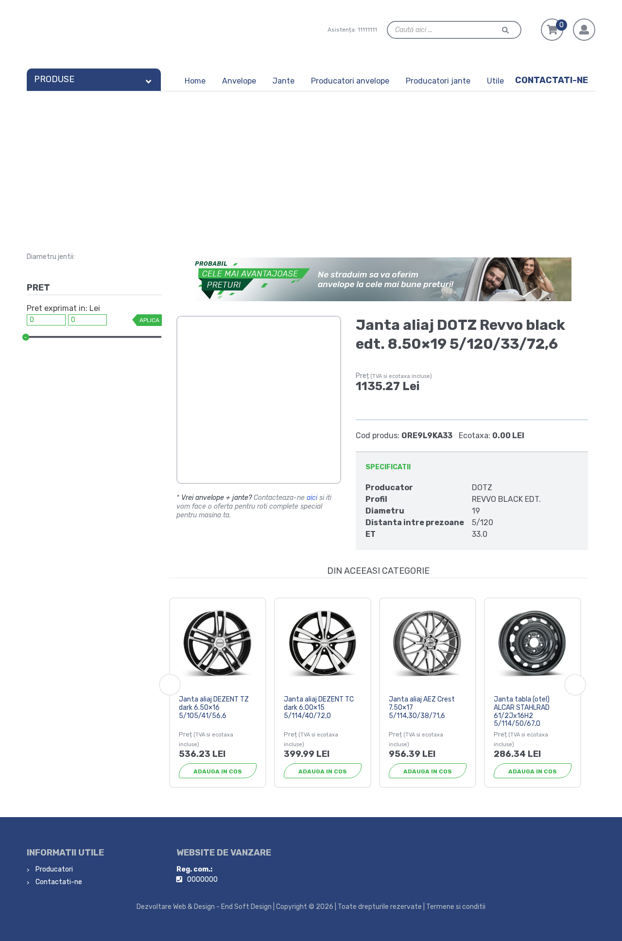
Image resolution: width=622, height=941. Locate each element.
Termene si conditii (455, 907)
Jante (283, 81)
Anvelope (239, 81)
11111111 (367, 29)
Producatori (53, 869)
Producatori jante (438, 81)
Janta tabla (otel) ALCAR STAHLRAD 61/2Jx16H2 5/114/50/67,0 (522, 711)
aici (312, 498)
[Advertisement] (311, 164)
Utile (495, 81)
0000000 (202, 879)
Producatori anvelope (350, 81)
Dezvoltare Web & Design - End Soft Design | (206, 907)
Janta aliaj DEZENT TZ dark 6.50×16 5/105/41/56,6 (214, 707)
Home (195, 81)
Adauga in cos (217, 771)
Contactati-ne (551, 80)
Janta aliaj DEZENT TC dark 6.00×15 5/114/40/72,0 (319, 707)
